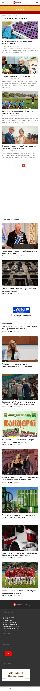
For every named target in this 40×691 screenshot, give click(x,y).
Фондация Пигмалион (10, 624)
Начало (4, 15)
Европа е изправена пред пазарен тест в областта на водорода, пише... (18, 516)
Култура (4, 436)
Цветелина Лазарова (8, 255)
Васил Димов (5, 78)
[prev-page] (15, 165)
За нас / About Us (8, 617)
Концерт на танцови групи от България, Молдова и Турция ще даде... (18, 441)
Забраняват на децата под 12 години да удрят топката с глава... (18, 112)
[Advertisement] (20, 190)
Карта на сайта (27, 689)
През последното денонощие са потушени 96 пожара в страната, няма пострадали (19, 554)
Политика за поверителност (12, 628)
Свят (3, 247)
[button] (3, 2)
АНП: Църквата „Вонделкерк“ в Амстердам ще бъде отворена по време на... (19, 327)
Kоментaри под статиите (11, 626)
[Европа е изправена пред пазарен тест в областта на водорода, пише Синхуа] (20, 500)
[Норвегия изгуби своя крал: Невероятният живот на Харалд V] (20, 236)
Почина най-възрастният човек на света (18, 76)
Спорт (3, 107)
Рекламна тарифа (8, 621)
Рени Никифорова (7, 46)
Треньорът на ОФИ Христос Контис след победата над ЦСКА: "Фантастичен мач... (18, 403)
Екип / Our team (8, 619)
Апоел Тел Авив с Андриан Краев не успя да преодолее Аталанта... (19, 592)
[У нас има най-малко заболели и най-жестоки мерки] (20, 30)
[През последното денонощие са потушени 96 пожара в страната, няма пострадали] (20, 538)
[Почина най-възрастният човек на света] (20, 65)
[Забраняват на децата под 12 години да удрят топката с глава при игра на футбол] (20, 100)
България (4, 38)
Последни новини (6, 323)
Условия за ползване (9, 622)
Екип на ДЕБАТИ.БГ (7, 293)
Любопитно (5, 73)
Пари (3, 285)
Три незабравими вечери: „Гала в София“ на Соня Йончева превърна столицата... (20, 478)
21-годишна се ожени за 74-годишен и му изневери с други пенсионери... (19, 147)
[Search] (37, 2)
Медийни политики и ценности (12, 630)
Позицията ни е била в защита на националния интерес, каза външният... (18, 365)
